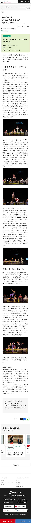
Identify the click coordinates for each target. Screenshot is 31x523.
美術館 (23, 521)
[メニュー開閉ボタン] (2, 1)
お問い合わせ (19, 484)
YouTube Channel (21, 506)
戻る (3, 12)
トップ (2, 6)
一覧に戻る (15, 465)
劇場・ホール (7, 521)
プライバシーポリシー (21, 486)
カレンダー (18, 480)
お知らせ (18, 482)
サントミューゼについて (7, 482)
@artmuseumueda (23, 510)
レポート (8, 6)
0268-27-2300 (24, 500)
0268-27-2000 (9, 500)
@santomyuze (9, 506)
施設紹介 (3, 484)
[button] (25, 445)
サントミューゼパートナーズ (22, 477)
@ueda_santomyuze (10, 510)
